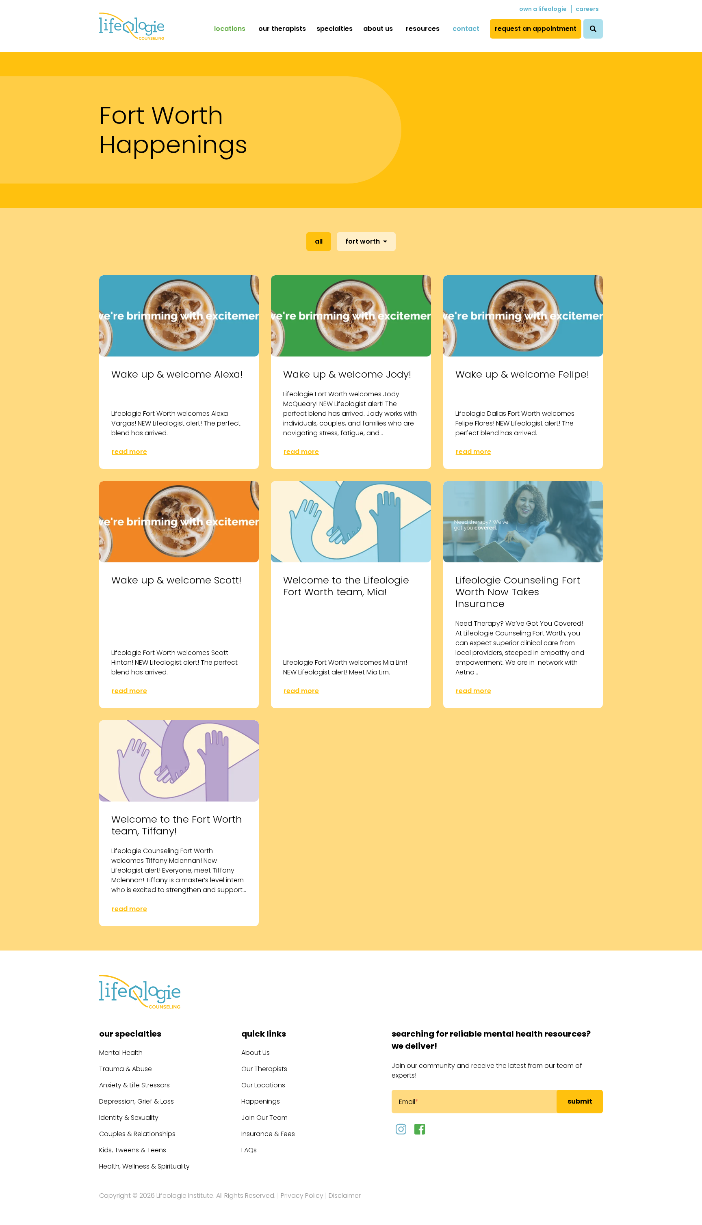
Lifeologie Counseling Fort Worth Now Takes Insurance (517, 591)
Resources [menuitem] (423, 28)
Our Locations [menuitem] (263, 1085)
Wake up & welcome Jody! (347, 374)
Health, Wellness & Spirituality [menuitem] (144, 1166)
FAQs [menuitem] (249, 1150)
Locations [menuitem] (229, 28)
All (319, 241)
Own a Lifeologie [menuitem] (543, 9)
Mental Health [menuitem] (121, 1052)
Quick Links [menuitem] (263, 1033)
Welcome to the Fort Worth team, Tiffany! (176, 825)
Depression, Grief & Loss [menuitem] (136, 1101)
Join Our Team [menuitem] (264, 1117)
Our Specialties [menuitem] (130, 1033)
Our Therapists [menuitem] (282, 28)
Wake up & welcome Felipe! (522, 374)
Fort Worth (362, 241)
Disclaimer (345, 1195)
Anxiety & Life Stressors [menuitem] (134, 1085)
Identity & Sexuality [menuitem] (128, 1117)
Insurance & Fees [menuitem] (268, 1134)
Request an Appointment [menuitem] (535, 28)
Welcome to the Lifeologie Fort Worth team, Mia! (346, 585)
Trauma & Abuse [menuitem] (125, 1069)
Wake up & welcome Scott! (176, 580)
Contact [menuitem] (466, 28)
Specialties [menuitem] (334, 28)
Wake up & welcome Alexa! (177, 374)
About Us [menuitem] (378, 28)
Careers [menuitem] (587, 9)
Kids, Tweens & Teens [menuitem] (132, 1150)
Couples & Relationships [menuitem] (137, 1134)
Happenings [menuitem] (260, 1101)
